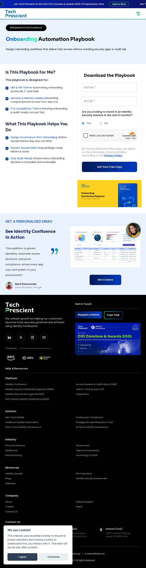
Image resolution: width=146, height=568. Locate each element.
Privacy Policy (113, 155)
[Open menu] (138, 13)
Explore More (115, 4)
